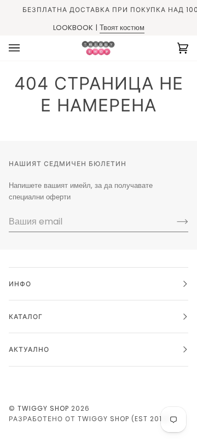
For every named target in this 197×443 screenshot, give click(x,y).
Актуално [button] (29, 349)
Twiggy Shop (43, 408)
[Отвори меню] (25, 48)
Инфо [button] (20, 283)
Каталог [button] (26, 316)
